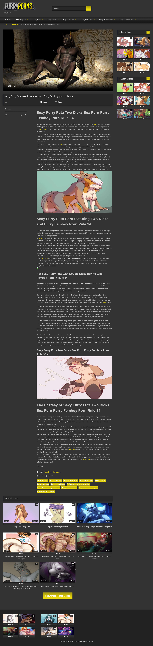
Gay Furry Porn (68, 20)
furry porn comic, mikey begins (79, 484)
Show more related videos (57, 596)
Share (59, 102)
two (95, 124)
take (61, 144)
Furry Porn (37, 20)
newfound (86, 459)
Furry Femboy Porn (126, 20)
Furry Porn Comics (106, 20)
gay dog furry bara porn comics (49, 488)
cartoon (43, 129)
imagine (72, 449)
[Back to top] (146, 639)
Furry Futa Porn (86, 20)
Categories (22, 20)
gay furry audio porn (70, 488)
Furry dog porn (56, 480)
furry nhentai (101, 480)
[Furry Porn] (19, 7)
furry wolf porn (44, 484)
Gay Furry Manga (59, 484)
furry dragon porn (71, 480)
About (44, 102)
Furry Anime (14, 24)
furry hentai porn (87, 480)
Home (9, 20)
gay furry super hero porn (89, 488)
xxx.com (41, 238)
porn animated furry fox (46, 492)
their (105, 302)
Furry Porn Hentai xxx (52, 472)
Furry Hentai (51, 20)
